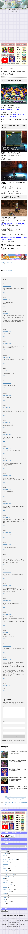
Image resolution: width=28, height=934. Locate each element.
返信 (4, 292)
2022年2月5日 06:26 (7, 544)
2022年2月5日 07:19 (7, 556)
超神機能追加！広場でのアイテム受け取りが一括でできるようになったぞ (18, 788)
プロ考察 (5, 851)
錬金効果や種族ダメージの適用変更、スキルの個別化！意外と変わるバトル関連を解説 (18, 779)
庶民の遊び (5, 868)
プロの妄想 (5, 853)
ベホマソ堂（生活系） (8, 885)
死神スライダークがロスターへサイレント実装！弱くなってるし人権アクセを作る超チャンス (16, 798)
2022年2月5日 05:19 (7, 460)
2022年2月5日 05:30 (7, 395)
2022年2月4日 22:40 (7, 370)
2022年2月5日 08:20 (7, 600)
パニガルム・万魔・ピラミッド (10, 859)
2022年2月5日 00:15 (7, 448)
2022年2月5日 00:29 (7, 489)
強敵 (4, 855)
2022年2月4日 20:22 (7, 331)
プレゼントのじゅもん (8, 876)
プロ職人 (5, 872)
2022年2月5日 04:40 (7, 532)
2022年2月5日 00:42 (7, 503)
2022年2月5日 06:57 (7, 299)
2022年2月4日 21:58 (7, 343)
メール (4, 726)
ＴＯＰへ (14, 251)
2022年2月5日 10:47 (7, 632)
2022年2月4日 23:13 (7, 407)
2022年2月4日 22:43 (7, 383)
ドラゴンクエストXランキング (7, 262)
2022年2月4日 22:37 (7, 357)
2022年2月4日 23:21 (7, 422)
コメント (5, 706)
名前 (4, 721)
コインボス (5, 857)
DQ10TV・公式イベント (8, 889)
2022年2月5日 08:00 (7, 572)
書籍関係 (5, 893)
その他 (4, 905)
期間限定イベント (7, 882)
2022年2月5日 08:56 (7, 614)
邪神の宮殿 (5, 864)
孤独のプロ (5, 897)
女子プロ (5, 887)
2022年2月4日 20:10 (7, 286)
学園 (4, 878)
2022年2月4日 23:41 (7, 434)
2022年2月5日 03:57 (7, 517)
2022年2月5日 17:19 (7, 585)
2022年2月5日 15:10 (7, 646)
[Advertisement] (14, 26)
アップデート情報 (7, 270)
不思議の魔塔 (6, 861)
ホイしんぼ (5, 895)
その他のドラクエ (7, 901)
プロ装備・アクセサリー (8, 874)
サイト (4, 730)
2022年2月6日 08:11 (7, 685)
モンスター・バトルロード (9, 866)
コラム (4, 903)
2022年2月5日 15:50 (7, 659)
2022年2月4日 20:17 (7, 313)
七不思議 (5, 880)
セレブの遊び (6, 870)
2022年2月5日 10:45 (7, 475)
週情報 (4, 899)
